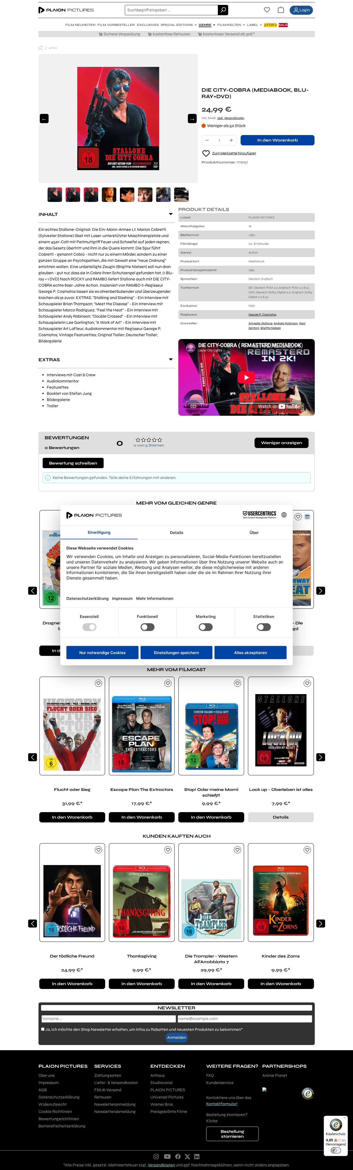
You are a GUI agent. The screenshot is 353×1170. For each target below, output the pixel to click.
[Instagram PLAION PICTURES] (156, 1156)
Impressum (49, 1082)
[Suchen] (223, 10)
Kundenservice (220, 1082)
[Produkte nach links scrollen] (32, 591)
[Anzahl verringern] (207, 140)
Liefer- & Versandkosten (116, 1082)
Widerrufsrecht (53, 1104)
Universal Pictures (166, 1097)
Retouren (102, 1097)
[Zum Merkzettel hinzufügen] (298, 516)
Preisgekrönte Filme (168, 1111)
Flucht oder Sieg (72, 789)
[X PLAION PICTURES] (187, 1156)
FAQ (210, 1075)
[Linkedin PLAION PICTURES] (197, 1156)
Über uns (47, 1075)
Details (281, 817)
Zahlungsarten (107, 1075)
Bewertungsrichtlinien (59, 1118)
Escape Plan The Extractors (141, 789)
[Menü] (345, 1119)
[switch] (336, 1150)
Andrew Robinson (286, 323)
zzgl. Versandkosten (230, 118)
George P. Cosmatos (262, 314)
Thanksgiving (142, 956)
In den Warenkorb (277, 140)
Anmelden (176, 1037)
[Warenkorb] (281, 10)
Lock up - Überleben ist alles (281, 789)
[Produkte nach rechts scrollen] (320, 591)
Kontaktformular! (221, 1103)
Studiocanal (161, 1082)
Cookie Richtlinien (55, 1111)
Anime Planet (274, 1075)
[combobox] (171, 10)
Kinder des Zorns (281, 956)
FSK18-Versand (107, 1089)
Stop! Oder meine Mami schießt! (211, 792)
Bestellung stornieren (232, 1134)
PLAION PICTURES (167, 1089)
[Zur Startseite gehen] (66, 10)
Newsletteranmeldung (115, 1104)
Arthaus (157, 1075)
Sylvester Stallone (260, 323)
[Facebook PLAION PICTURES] (178, 1156)
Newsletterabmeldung (115, 1111)
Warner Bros (161, 1104)
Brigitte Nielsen (270, 328)
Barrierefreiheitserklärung (62, 1126)
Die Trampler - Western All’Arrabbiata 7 (211, 959)
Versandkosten (161, 1165)
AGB (43, 1089)
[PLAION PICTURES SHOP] (41, 47)
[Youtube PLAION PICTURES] (167, 1156)
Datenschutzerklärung (59, 1097)
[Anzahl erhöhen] (231, 140)
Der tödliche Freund (72, 956)
